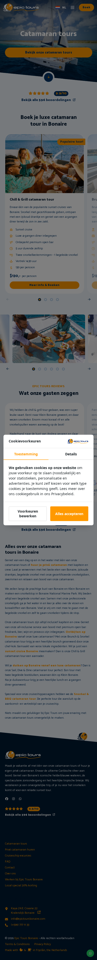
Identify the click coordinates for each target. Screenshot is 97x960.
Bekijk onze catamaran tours (48, 52)
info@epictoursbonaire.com (28, 919)
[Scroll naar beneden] (48, 77)
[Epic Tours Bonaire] (21, 7)
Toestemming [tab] (26, 454)
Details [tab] (71, 454)
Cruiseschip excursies (18, 855)
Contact (10, 867)
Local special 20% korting (21, 885)
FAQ (7, 861)
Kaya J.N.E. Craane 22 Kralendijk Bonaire (24, 910)
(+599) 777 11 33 (20, 925)
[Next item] (89, 300)
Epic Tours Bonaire (26, 938)
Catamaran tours (16, 844)
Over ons (10, 873)
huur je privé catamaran (49, 565)
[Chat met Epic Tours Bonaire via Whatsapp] (20, 799)
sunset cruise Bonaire (21, 651)
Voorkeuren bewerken (28, 513)
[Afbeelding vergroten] (48, 339)
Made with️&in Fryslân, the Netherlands (36, 950)
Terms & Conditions (17, 944)
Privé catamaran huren (20, 850)
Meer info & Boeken (44, 285)
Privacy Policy (42, 944)
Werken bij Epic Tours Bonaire (24, 879)
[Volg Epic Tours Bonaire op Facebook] (7, 799)
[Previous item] (8, 300)
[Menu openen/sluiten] (72, 7)
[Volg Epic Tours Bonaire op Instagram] (13, 799)
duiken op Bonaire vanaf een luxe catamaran (47, 665)
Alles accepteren (69, 513)
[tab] (39, 299)
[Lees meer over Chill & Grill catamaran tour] (44, 213)
